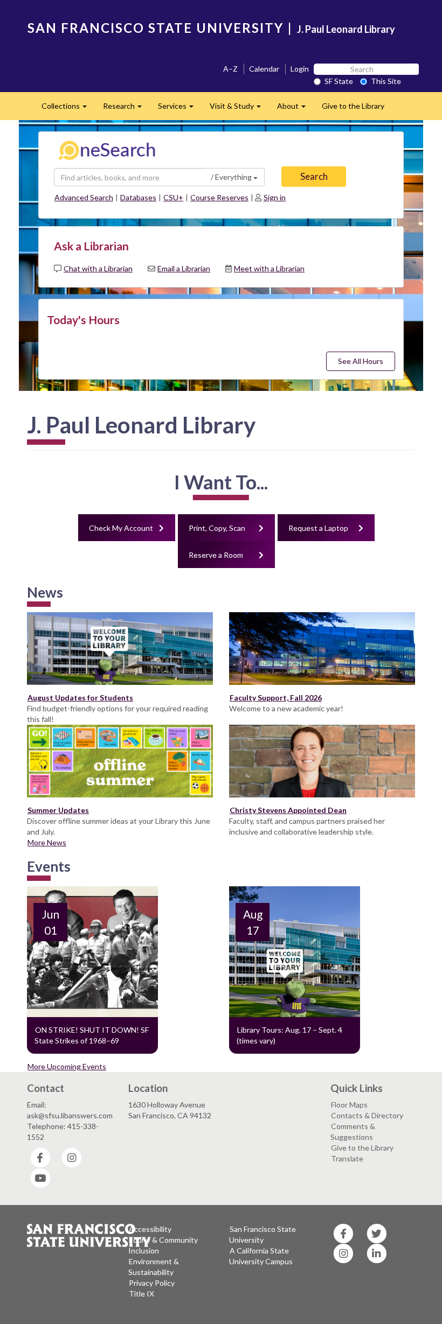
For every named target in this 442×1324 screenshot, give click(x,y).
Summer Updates (58, 810)
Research (126, 109)
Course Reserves (219, 197)
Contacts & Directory (367, 1115)
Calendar (264, 68)
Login (300, 68)
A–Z (230, 68)
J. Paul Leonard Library (346, 29)
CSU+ (173, 197)
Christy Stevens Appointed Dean (288, 810)
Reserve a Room (216, 554)
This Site (386, 81)
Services (180, 109)
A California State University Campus (261, 1256)
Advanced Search (83, 197)
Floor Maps (349, 1104)
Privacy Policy (152, 1282)
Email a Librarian (183, 268)
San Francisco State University (262, 1234)
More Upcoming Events (66, 1066)
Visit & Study (239, 109)
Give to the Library (353, 105)
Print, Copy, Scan (217, 528)
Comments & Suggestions (352, 1131)
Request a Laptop (318, 528)
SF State (338, 81)
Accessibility (150, 1229)
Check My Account (121, 528)
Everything (234, 176)
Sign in (275, 197)
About (295, 109)
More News (46, 842)
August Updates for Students (80, 697)
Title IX (141, 1293)
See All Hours (360, 361)
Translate (347, 1158)
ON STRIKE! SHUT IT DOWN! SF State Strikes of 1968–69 (91, 1035)
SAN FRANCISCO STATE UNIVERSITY (155, 28)
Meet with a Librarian (269, 268)
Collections (68, 109)
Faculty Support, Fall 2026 (276, 697)
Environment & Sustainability (153, 1267)
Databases (138, 197)
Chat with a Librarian (98, 268)
